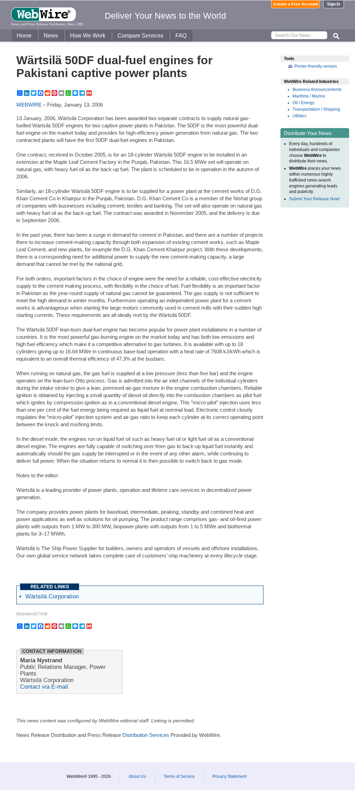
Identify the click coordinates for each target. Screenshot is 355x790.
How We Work (87, 36)
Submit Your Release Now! (314, 198)
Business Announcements (317, 89)
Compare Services (140, 36)
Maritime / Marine (309, 96)
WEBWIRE (29, 105)
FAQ (181, 36)
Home (24, 36)
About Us (137, 776)
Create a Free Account (295, 4)
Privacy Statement (229, 776)
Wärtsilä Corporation (52, 596)
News (51, 36)
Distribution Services (145, 735)
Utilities (299, 116)
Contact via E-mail (44, 686)
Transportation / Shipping (316, 109)
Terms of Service (179, 776)
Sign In (333, 4)
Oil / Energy (303, 102)
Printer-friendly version (315, 66)
